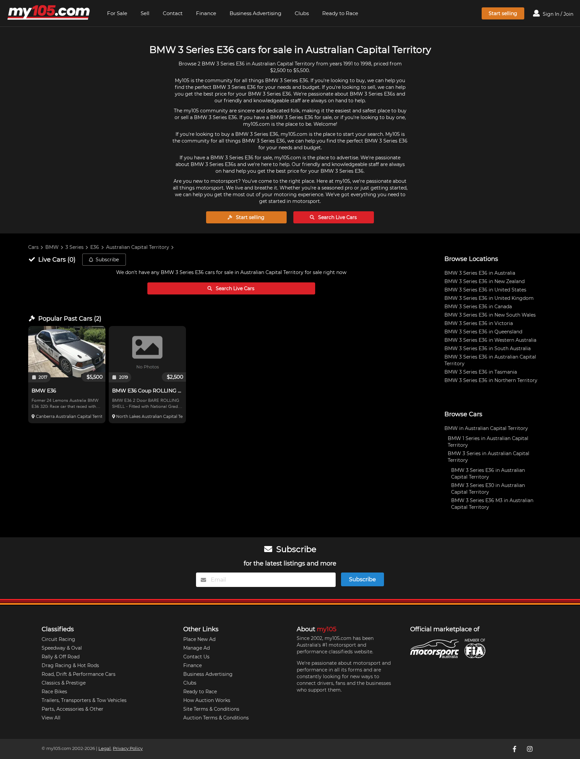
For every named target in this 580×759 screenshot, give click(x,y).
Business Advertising (255, 13)
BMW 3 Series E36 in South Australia (487, 348)
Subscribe (107, 260)
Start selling (503, 13)
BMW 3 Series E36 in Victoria (478, 323)
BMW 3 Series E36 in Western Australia (490, 340)
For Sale (117, 13)
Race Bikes (54, 692)
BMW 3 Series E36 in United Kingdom (489, 298)
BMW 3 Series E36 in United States (485, 290)
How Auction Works (206, 700)
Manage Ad (196, 648)
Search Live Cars (337, 217)
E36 (94, 247)
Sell (145, 13)
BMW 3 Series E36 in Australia (479, 273)
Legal (104, 748)
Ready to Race (340, 13)
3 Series (74, 247)
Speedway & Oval (62, 648)
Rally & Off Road (61, 657)
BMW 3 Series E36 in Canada (478, 307)
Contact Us (196, 657)
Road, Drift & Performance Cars (78, 674)
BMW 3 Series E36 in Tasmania (480, 372)
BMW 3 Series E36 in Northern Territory (490, 380)
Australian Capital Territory (137, 247)
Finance (206, 13)
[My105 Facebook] (515, 749)
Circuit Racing (58, 639)
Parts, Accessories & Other (72, 709)
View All (51, 718)
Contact (173, 13)
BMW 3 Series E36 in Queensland (483, 332)
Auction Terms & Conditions (216, 718)
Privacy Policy (128, 748)
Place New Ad (199, 639)
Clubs (302, 13)
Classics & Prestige (64, 683)
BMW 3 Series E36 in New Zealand (484, 281)
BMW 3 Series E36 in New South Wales (490, 315)
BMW (52, 247)
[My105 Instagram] (530, 749)
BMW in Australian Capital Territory (486, 428)
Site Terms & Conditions (211, 709)
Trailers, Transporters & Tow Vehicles (84, 700)
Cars (33, 247)
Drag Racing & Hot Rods (70, 665)
